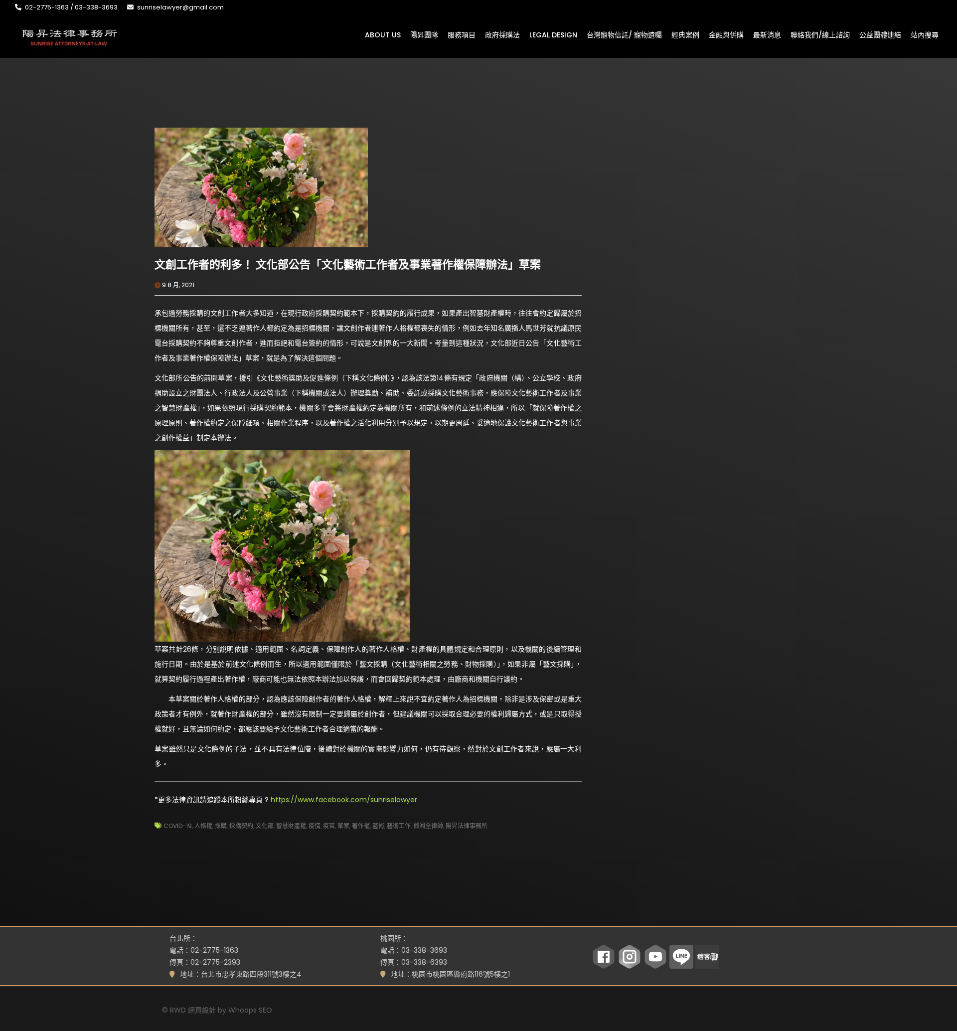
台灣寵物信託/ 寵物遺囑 (624, 34)
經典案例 (685, 34)
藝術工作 (399, 826)
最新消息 (767, 34)
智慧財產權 (291, 826)
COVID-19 (177, 826)
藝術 (378, 826)
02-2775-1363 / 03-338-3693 (71, 7)
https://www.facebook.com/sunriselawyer (344, 800)
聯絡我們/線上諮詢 (820, 34)
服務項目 (462, 34)
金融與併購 (726, 34)
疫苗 (329, 826)
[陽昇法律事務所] (70, 36)
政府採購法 (502, 34)
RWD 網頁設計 (193, 1010)
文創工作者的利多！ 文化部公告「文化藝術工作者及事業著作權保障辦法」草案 (348, 264)
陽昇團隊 (424, 34)
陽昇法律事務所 (466, 826)
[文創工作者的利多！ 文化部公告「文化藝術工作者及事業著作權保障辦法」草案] (261, 187)
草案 (343, 826)
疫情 (314, 826)
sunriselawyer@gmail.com (180, 7)
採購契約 (241, 826)
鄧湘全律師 (428, 826)
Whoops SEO (250, 1010)
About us (383, 34)
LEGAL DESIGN (553, 34)
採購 (221, 826)
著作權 (361, 826)
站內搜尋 (925, 34)
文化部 (265, 826)
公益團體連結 (880, 34)
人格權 (203, 826)
